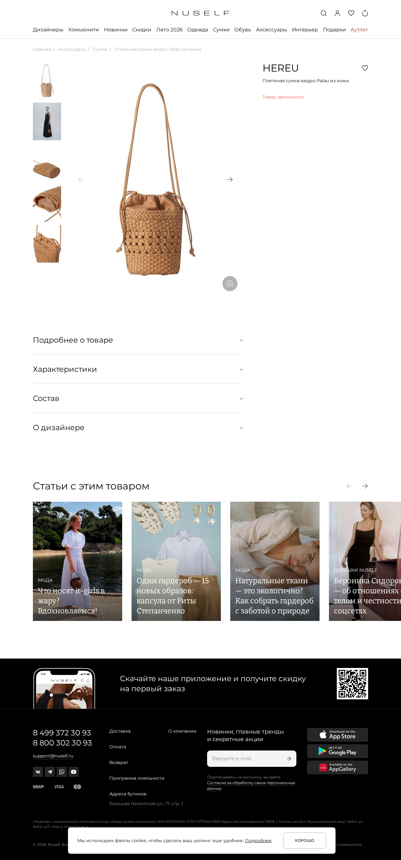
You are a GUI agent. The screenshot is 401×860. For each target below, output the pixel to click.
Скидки (141, 30)
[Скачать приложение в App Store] (337, 735)
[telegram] (50, 772)
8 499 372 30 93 (62, 732)
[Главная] (201, 13)
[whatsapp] (62, 772)
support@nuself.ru (53, 756)
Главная (42, 49)
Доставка (120, 731)
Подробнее (258, 840)
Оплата (117, 747)
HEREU (281, 68)
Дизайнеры (48, 30)
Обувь (242, 30)
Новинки (116, 30)
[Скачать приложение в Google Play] (337, 751)
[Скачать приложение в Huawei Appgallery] (337, 767)
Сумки (221, 30)
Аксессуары (271, 30)
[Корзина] (365, 13)
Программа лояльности (136, 778)
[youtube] (74, 772)
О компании (182, 731)
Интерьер (305, 30)
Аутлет (359, 30)
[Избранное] (351, 13)
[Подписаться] (288, 759)
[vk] (38, 772)
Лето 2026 (169, 30)
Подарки (334, 30)
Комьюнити (83, 30)
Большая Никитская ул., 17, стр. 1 (146, 803)
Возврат (118, 762)
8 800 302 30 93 (62, 742)
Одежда (197, 30)
